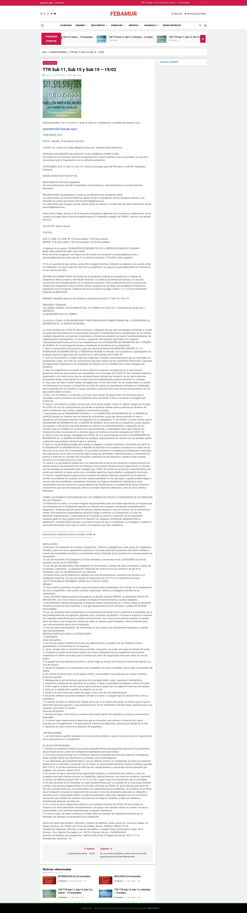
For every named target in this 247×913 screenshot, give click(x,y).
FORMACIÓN (116, 25)
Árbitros (133, 25)
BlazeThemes (153, 908)
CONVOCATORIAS (50, 63)
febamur (48, 75)
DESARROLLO (150, 25)
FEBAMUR (123, 13)
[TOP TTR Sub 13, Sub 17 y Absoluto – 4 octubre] (74, 40)
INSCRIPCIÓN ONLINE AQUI (60, 129)
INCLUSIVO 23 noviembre (127, 876)
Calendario (66, 25)
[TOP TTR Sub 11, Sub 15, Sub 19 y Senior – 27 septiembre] (134, 40)
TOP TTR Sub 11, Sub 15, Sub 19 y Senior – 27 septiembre (169, 37)
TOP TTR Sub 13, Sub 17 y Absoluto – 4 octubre (169, 3)
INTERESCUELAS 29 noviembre (74, 876)
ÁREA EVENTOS (98, 25)
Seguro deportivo (172, 25)
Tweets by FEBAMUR (169, 62)
